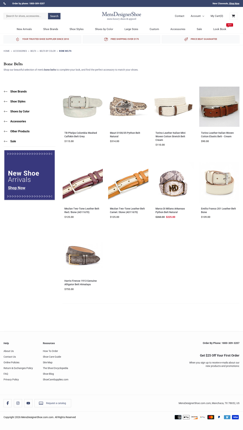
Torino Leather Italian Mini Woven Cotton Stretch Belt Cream (170, 136)
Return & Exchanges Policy (18, 368)
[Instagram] (18, 403)
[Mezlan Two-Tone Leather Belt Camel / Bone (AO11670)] (128, 182)
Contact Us (10, 356)
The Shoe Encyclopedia (55, 368)
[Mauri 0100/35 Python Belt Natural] (128, 107)
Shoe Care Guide (52, 356)
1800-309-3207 (37, 3)
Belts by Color (48, 51)
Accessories (20, 51)
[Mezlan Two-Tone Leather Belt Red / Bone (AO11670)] (83, 182)
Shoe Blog (48, 373)
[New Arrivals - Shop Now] (30, 175)
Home (7, 51)
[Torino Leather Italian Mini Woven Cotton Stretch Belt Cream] (174, 107)
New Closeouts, (226, 3)
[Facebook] (8, 403)
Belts (33, 51)
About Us (9, 351)
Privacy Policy (11, 379)
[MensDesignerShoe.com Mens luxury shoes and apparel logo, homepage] (121, 16)
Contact (179, 16)
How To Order (50, 351)
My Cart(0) (217, 16)
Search (54, 16)
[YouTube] (28, 403)
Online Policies (11, 362)
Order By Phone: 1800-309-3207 (221, 343)
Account (196, 16)
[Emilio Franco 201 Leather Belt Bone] (219, 182)
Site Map (47, 362)
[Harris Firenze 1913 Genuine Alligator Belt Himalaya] (83, 255)
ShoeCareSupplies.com (55, 379)
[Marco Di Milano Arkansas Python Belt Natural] (174, 182)
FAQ (6, 373)
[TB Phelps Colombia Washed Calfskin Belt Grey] (83, 107)
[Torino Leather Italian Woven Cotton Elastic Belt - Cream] (219, 107)
